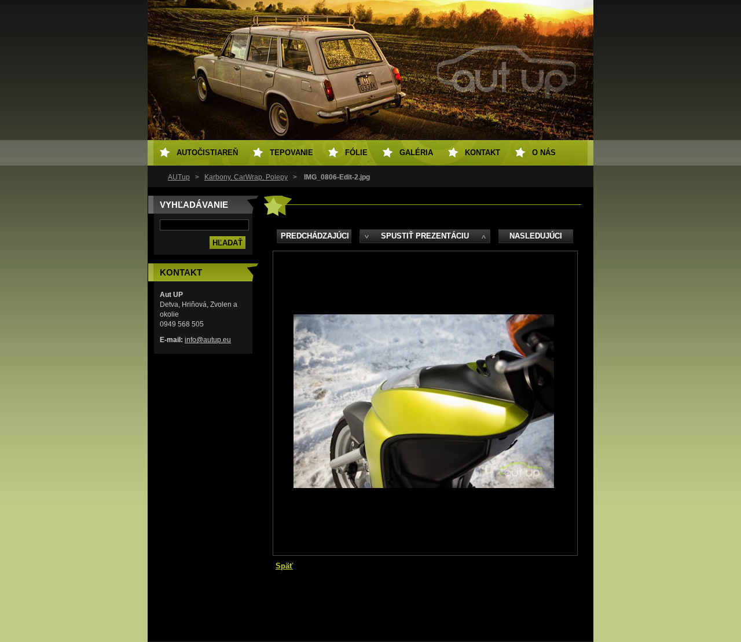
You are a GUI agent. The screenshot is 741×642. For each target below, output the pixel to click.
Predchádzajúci (315, 236)
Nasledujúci (535, 236)
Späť (284, 566)
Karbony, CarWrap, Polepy (246, 177)
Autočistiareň (207, 152)
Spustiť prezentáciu (425, 236)
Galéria (416, 152)
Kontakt (482, 152)
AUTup (179, 177)
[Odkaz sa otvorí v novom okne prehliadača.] (424, 485)
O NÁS (544, 152)
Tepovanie (291, 152)
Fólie (356, 152)
